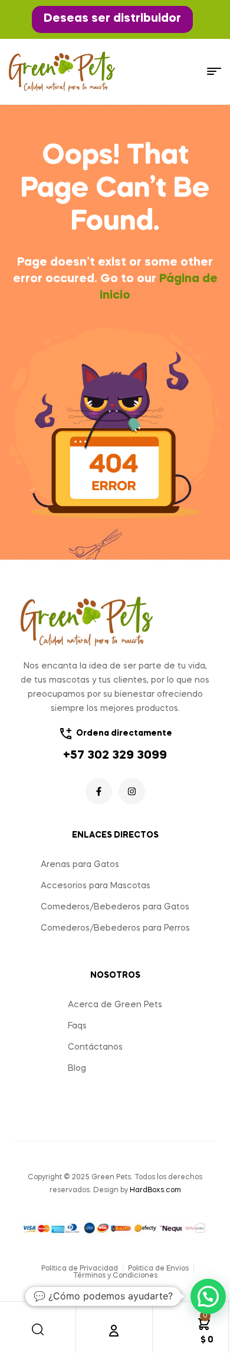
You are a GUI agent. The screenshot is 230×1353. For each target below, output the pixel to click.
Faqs (77, 1026)
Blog (77, 1068)
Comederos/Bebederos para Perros (115, 928)
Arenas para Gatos (80, 865)
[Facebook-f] (99, 791)
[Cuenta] (114, 1331)
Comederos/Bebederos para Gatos (115, 907)
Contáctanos (95, 1047)
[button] (112, 19)
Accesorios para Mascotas (95, 886)
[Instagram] (132, 791)
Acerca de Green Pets (115, 1005)
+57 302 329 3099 (115, 756)
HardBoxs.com (155, 1190)
